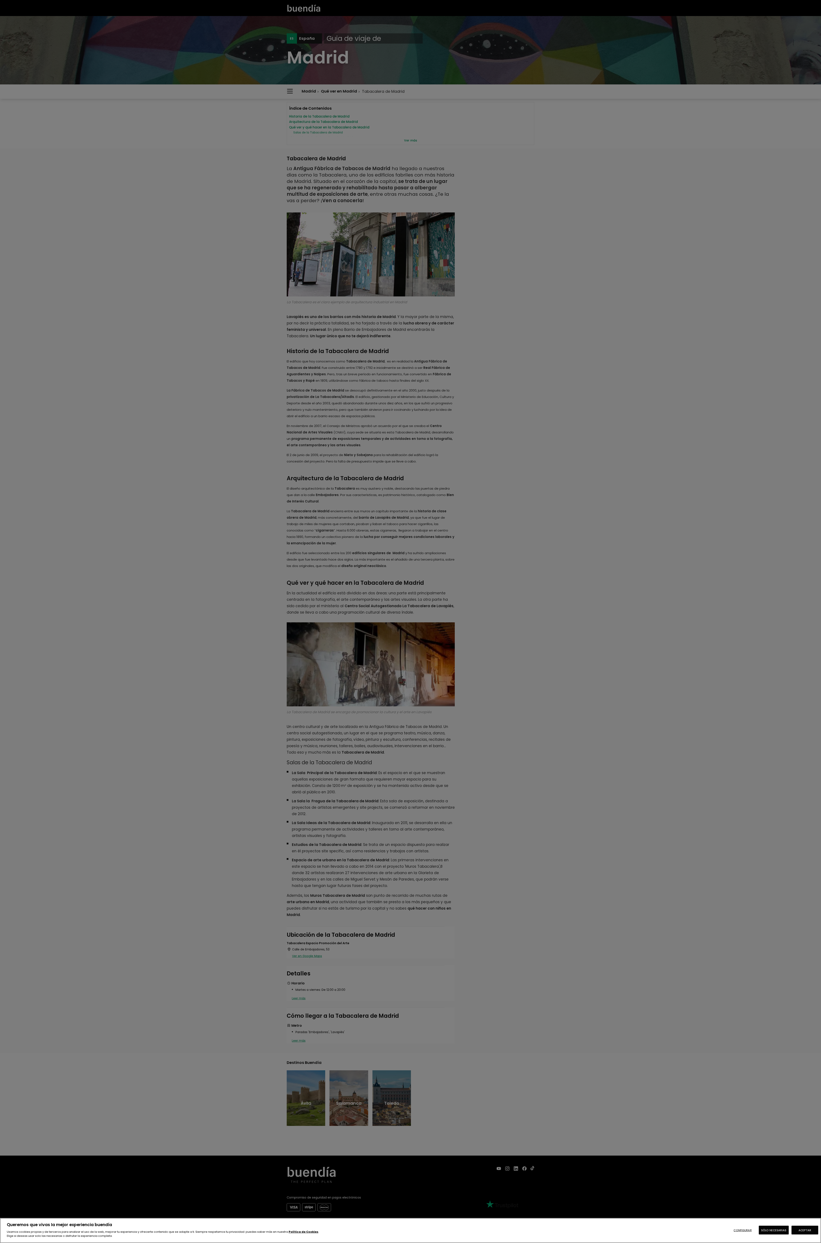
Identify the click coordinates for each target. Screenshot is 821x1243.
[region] (410, 1230)
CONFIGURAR (743, 1230)
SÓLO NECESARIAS (773, 1230)
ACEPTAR (805, 1230)
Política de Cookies (303, 1232)
